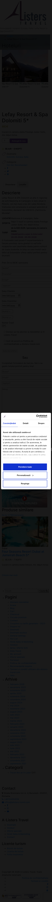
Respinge (25, 483)
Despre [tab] (41, 423)
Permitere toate (25, 467)
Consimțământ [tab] (9, 423)
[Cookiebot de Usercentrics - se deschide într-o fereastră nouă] (36, 416)
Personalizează (23, 475)
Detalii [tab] (26, 423)
